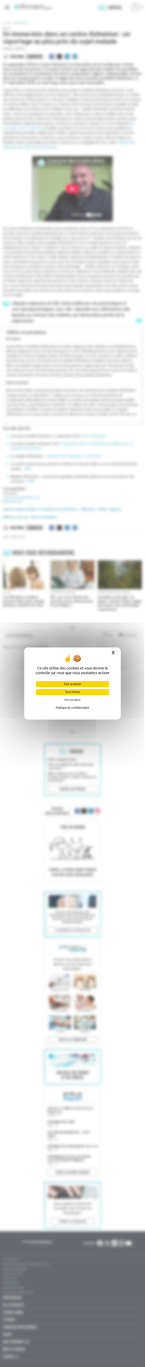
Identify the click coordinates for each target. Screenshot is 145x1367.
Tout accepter (72, 684)
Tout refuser (72, 692)
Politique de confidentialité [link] (72, 707)
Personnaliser (72, 699)
